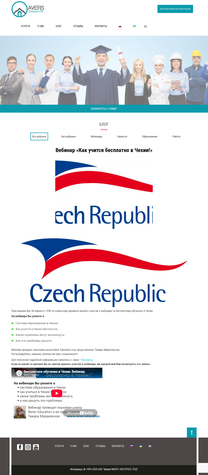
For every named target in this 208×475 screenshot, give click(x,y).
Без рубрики (68, 136)
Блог (59, 26)
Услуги (25, 26)
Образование (149, 136)
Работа (176, 136)
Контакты (101, 26)
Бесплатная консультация (175, 8)
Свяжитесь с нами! (104, 108)
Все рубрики (39, 136)
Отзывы (78, 26)
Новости (122, 136)
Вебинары (96, 136)
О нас (41, 26)
